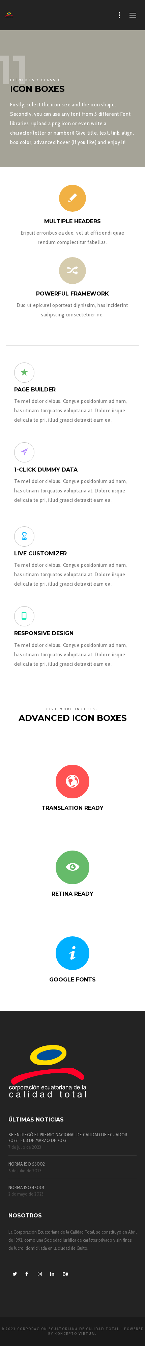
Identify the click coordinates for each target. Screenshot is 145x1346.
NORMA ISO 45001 (26, 1187)
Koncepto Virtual (76, 1333)
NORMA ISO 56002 (26, 1164)
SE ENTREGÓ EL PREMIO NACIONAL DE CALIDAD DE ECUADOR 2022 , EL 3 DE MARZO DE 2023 (67, 1137)
